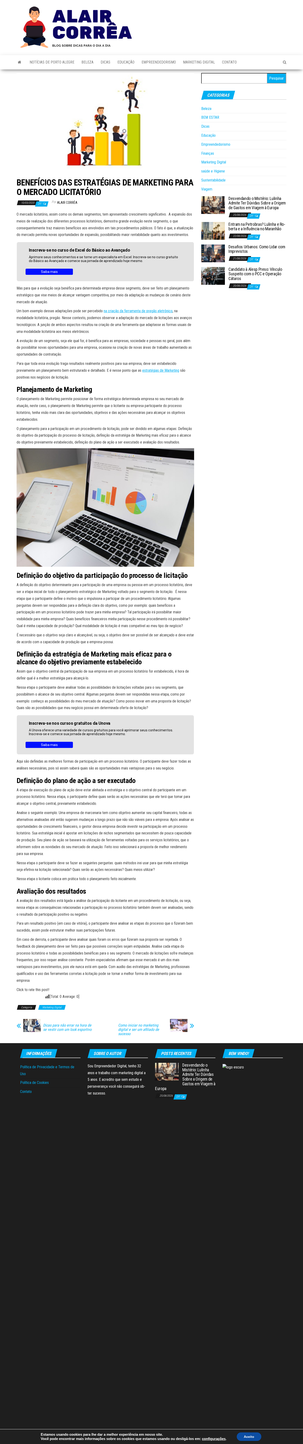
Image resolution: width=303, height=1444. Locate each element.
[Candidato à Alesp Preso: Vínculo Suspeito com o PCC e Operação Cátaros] (213, 275)
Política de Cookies (34, 1082)
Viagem (206, 189)
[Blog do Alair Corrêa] (19, 62)
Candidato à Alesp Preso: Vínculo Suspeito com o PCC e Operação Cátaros (255, 274)
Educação (125, 62)
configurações (214, 1439)
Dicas (105, 62)
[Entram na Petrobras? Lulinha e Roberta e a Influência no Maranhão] (213, 230)
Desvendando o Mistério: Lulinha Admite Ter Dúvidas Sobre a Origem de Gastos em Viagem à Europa (257, 203)
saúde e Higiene (213, 171)
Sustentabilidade (213, 180)
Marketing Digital (199, 62)
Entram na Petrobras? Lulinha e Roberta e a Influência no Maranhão (256, 226)
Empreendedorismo (159, 62)
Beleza (87, 62)
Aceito (249, 1437)
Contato (229, 62)
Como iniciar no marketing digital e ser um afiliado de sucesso (138, 1029)
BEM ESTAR (210, 117)
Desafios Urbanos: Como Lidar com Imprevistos (256, 249)
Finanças (207, 153)
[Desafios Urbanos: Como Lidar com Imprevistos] (213, 253)
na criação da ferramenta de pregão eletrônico (138, 311)
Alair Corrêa (67, 202)
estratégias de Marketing (160, 370)
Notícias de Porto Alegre (52, 62)
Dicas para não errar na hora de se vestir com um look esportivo (67, 1027)
